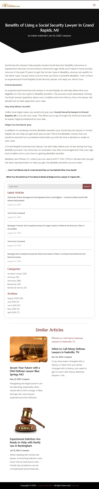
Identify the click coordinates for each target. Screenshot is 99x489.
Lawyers (67, 35)
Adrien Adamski (39, 35)
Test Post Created (16, 213)
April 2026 (11, 312)
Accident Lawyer (14, 273)
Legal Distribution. (45, 485)
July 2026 (11, 302)
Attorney (11, 277)
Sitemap (75, 485)
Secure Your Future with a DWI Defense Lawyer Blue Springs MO (25, 371)
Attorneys (11, 281)
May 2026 (11, 309)
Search (87, 186)
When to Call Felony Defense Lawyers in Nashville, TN (68, 350)
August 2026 (13, 298)
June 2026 (12, 305)
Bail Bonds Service (15, 287)
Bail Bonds (11, 284)
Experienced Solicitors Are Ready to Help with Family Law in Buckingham (25, 442)
